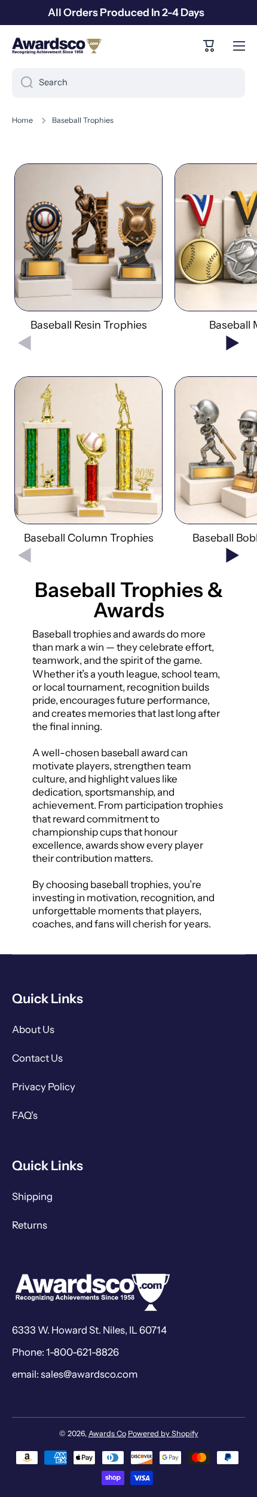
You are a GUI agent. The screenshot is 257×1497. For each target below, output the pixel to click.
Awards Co (107, 1433)
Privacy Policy (43, 1087)
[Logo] (57, 46)
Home (22, 120)
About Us (33, 1029)
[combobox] (128, 83)
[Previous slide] (24, 343)
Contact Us (37, 1058)
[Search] (22, 83)
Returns (29, 1225)
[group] (88, 247)
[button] (209, 46)
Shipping (32, 1196)
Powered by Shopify (163, 1433)
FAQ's (25, 1115)
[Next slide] (232, 343)
